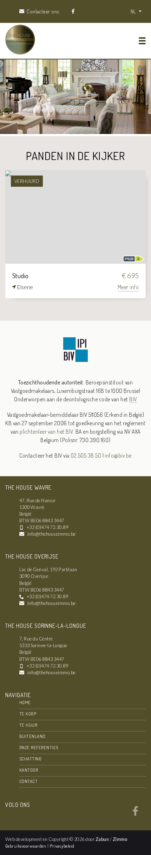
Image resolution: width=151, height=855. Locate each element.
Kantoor (28, 770)
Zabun (102, 839)
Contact (28, 781)
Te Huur (28, 725)
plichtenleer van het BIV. (47, 431)
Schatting (30, 758)
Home (25, 702)
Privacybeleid (62, 846)
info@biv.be (118, 455)
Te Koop (27, 713)
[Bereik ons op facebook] (135, 813)
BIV (133, 399)
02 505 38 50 (86, 455)
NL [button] (134, 11)
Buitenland (32, 736)
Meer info (128, 287)
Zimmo (120, 839)
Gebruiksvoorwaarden (26, 846)
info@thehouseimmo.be (51, 534)
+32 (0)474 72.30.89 (47, 527)
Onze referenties (38, 747)
